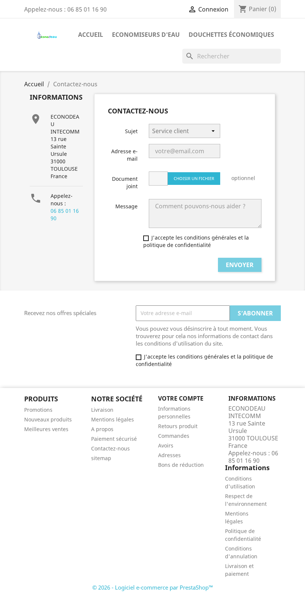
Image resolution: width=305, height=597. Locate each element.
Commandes (173, 435)
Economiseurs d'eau (146, 35)
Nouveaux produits (48, 419)
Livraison (102, 409)
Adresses (169, 455)
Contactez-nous (110, 448)
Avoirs (165, 445)
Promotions (38, 409)
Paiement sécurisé (114, 438)
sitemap (101, 458)
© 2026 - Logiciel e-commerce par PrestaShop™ (152, 587)
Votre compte (180, 398)
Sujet (131, 131)
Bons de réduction (181, 464)
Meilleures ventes (46, 429)
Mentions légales (112, 419)
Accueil (90, 35)
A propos (102, 429)
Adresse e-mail (124, 155)
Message (126, 206)
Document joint (125, 182)
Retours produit (178, 426)
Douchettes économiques (231, 35)
